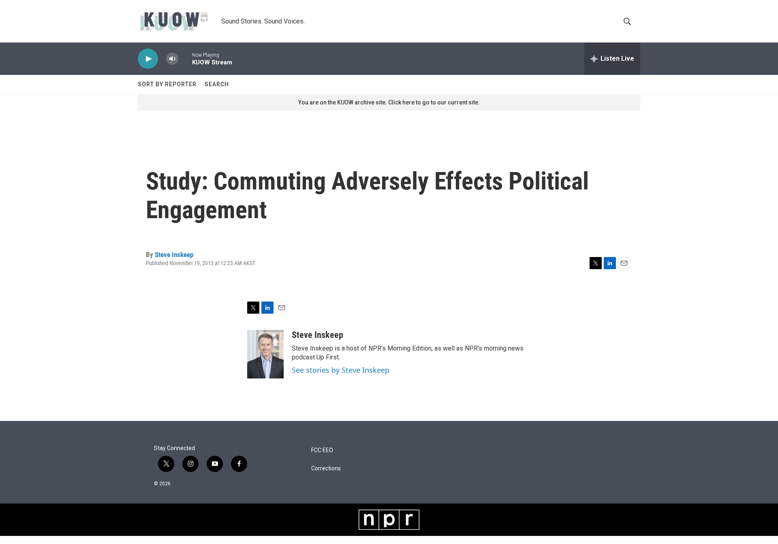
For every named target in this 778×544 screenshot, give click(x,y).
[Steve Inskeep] (265, 354)
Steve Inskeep (174, 255)
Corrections (326, 468)
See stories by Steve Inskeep (340, 370)
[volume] (172, 59)
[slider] (185, 58)
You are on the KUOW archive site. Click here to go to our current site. (389, 102)
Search (217, 84)
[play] (147, 59)
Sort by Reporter (167, 84)
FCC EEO (322, 450)
